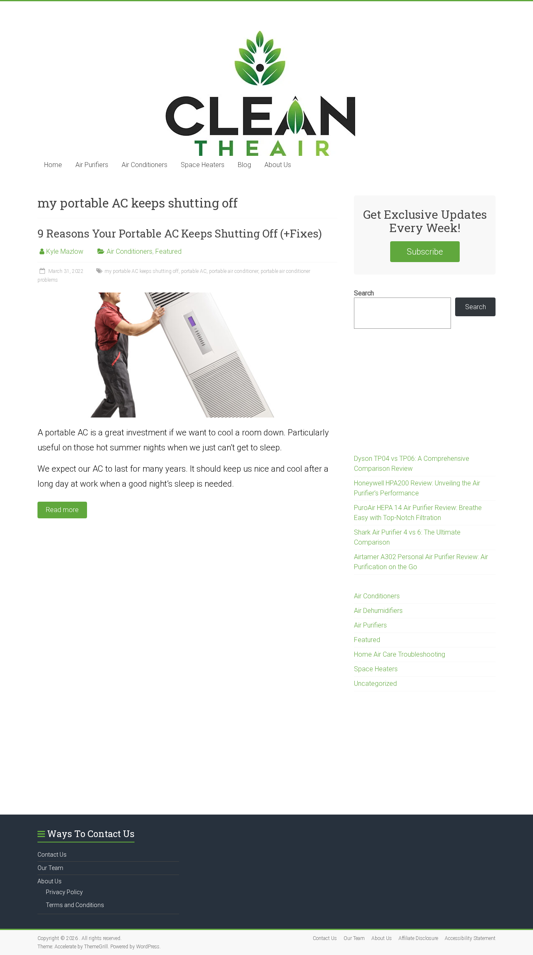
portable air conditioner (233, 271)
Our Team (50, 868)
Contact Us (52, 854)
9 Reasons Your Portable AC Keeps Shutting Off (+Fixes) (179, 233)
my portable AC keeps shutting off (142, 271)
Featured (168, 251)
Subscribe (425, 252)
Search (364, 293)
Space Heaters (202, 165)
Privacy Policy (64, 892)
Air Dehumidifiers (378, 611)
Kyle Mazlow (64, 251)
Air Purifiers (91, 165)
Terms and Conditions (75, 905)
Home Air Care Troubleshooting (399, 654)
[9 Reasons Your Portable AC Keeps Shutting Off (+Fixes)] (187, 296)
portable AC (194, 271)
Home (53, 165)
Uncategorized (375, 684)
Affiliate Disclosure (418, 938)
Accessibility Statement (470, 938)
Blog (244, 165)
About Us (277, 165)
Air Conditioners (144, 165)
